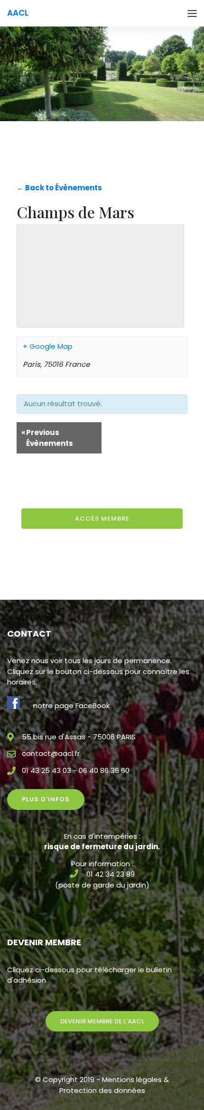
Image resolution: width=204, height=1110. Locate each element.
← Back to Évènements (59, 188)
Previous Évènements (47, 437)
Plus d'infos (46, 799)
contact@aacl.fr (51, 753)
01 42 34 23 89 (110, 874)
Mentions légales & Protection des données (114, 1084)
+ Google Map (48, 346)
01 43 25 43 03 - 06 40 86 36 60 (76, 770)
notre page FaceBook (71, 705)
